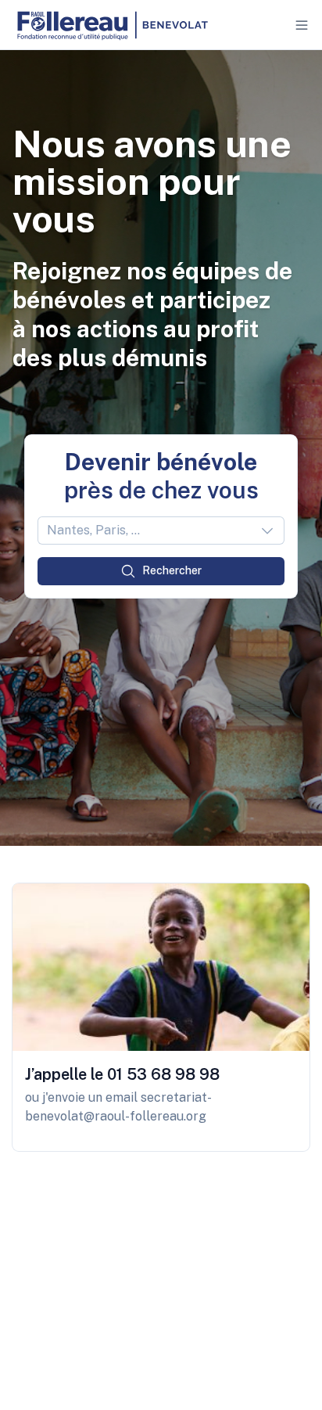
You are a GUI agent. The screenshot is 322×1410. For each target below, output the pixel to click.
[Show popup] (271, 530)
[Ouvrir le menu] (301, 25)
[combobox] (161, 530)
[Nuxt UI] (112, 25)
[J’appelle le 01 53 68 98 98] (161, 1017)
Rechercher (172, 570)
